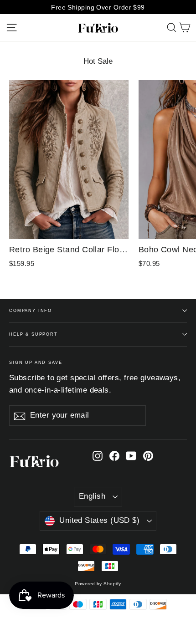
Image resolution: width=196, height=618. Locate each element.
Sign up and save (35, 362)
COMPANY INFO (30, 310)
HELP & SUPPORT (33, 334)
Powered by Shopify (98, 583)
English (92, 496)
